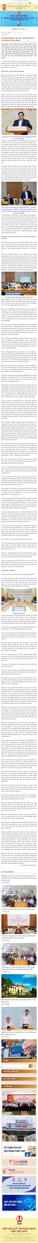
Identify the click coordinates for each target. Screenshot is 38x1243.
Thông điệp (9, 2)
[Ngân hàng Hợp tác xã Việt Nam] (19, 1161)
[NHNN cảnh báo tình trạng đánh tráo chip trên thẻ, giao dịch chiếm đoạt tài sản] (19, 1049)
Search (31, 1066)
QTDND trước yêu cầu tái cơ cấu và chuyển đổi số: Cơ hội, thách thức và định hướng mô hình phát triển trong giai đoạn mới (19, 878)
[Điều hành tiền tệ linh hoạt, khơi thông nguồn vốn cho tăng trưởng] (19, 1018)
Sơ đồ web (25, 2)
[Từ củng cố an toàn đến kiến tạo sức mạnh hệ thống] (19, 924)
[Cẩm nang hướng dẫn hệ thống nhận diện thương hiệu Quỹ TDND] (19, 1184)
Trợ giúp (20, 2)
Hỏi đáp (12, 1170)
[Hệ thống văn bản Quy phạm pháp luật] (19, 1149)
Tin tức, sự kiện (5, 33)
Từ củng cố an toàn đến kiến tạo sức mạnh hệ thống (18, 909)
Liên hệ (15, 2)
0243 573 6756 (16, 1172)
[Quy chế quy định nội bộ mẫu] (19, 1202)
